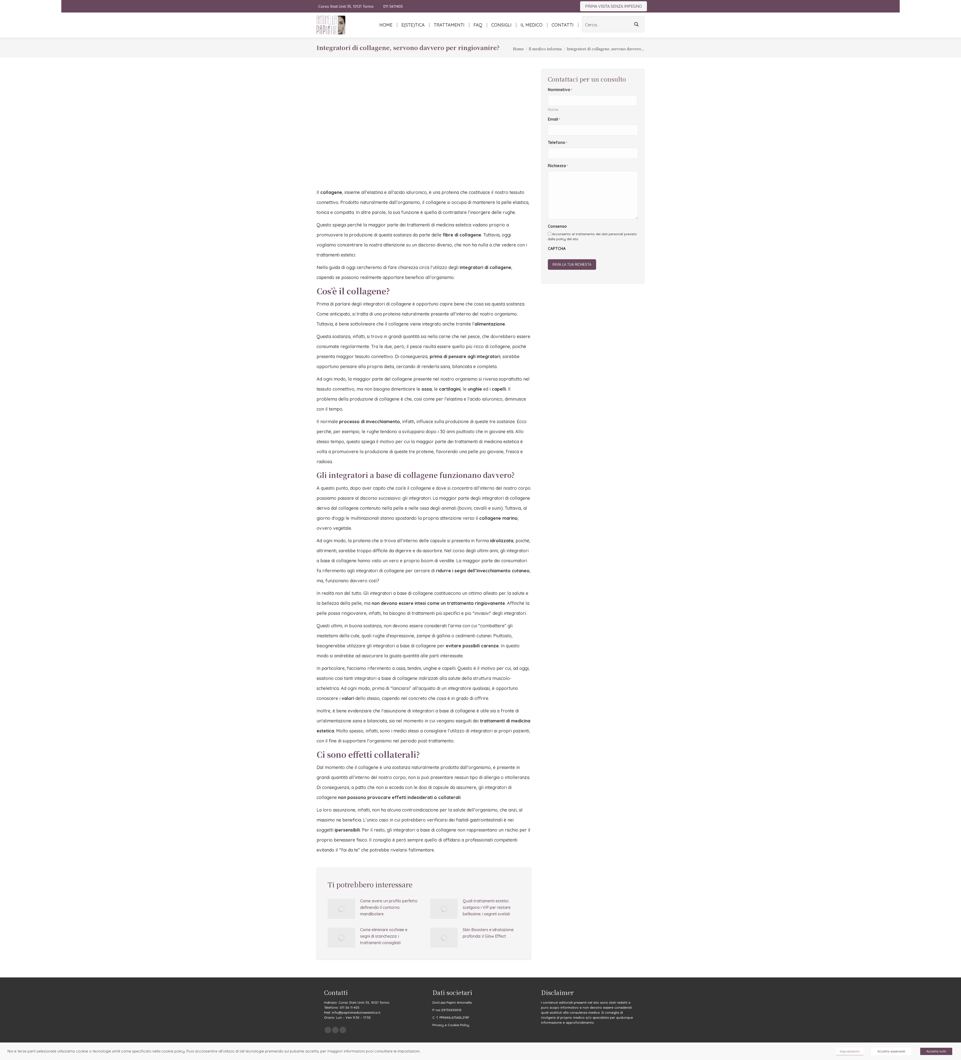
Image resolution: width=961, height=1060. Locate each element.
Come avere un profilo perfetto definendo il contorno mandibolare (388, 907)
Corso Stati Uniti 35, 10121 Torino (346, 6)
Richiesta (558, 165)
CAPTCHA (557, 248)
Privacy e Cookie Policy (450, 1025)
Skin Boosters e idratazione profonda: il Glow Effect (488, 933)
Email (554, 119)
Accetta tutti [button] (936, 1051)
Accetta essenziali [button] (891, 1051)
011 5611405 (393, 6)
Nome (553, 109)
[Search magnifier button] (636, 24)
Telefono (557, 142)
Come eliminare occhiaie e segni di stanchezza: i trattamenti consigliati (383, 936)
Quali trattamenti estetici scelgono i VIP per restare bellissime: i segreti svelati (487, 907)
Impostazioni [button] (850, 1051)
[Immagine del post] (341, 909)
